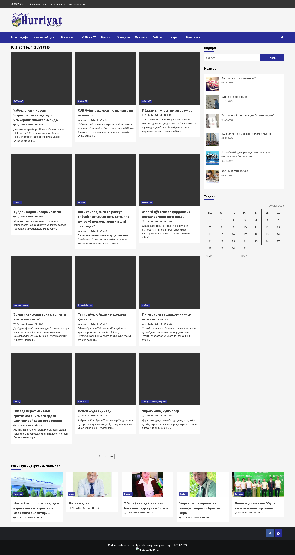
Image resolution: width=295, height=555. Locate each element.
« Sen (209, 255)
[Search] (282, 37)
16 (233, 234)
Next (111, 456)
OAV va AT (18, 101)
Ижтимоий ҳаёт (44, 37)
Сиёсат (157, 37)
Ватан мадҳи (79, 503)
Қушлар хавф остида (234, 96)
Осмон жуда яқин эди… (96, 411)
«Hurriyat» (117, 545)
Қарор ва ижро (21, 305)
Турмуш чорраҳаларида (154, 401)
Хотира (128, 494)
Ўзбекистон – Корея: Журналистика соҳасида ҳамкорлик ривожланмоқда (35, 115)
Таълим (239, 494)
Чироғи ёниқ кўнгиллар (160, 411)
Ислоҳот (18, 494)
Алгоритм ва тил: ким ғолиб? (239, 78)
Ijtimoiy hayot (85, 305)
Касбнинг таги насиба (234, 171)
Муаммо (106, 37)
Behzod (30, 124)
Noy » (245, 255)
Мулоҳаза (193, 37)
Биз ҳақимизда (76, 3)
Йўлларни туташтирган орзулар (167, 110)
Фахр (71, 494)
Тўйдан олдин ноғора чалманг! (38, 212)
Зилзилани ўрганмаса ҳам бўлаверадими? (248, 115)
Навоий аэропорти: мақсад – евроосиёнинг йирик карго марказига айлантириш (36, 508)
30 (233, 248)
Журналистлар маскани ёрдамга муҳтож (246, 133)
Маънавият (69, 37)
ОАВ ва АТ (89, 37)
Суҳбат (183, 494)
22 (221, 241)
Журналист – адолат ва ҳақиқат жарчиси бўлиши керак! (199, 508)
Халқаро (123, 37)
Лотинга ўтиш (57, 3)
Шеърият (174, 37)
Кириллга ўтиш (37, 3)
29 (221, 248)
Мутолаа (141, 37)
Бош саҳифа (19, 37)
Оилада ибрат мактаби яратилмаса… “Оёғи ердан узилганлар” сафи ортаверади (37, 416)
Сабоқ (17, 401)
